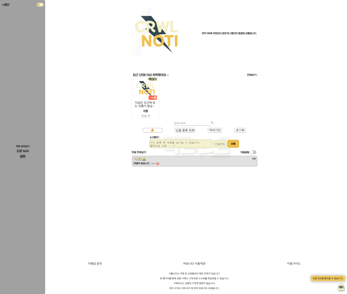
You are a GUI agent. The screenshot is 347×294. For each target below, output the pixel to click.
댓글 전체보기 (139, 152)
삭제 (254, 159)
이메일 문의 (95, 263)
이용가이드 (294, 263)
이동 (233, 143)
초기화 (240, 130)
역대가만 (215, 130)
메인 (6, 4)
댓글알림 (245, 152)
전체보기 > (252, 75)
